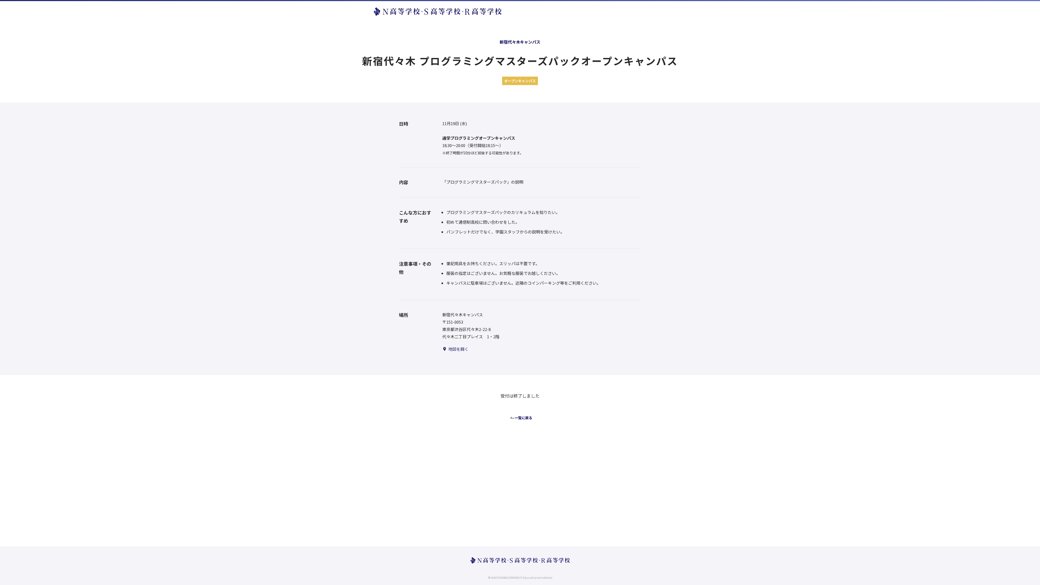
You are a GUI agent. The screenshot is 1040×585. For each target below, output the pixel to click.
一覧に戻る (523, 417)
